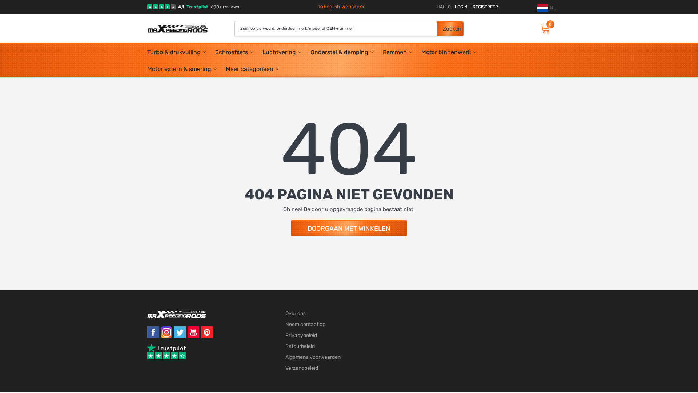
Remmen (395, 52)
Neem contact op (305, 324)
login (461, 6)
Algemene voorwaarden (313, 357)
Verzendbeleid (301, 368)
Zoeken (452, 28)
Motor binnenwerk (446, 52)
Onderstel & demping (339, 52)
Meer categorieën (249, 69)
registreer (484, 6)
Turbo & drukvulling (174, 52)
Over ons (295, 313)
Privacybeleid (301, 335)
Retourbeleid (300, 346)
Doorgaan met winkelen (349, 229)
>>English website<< (341, 7)
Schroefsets (231, 52)
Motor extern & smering (179, 69)
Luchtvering (279, 52)
